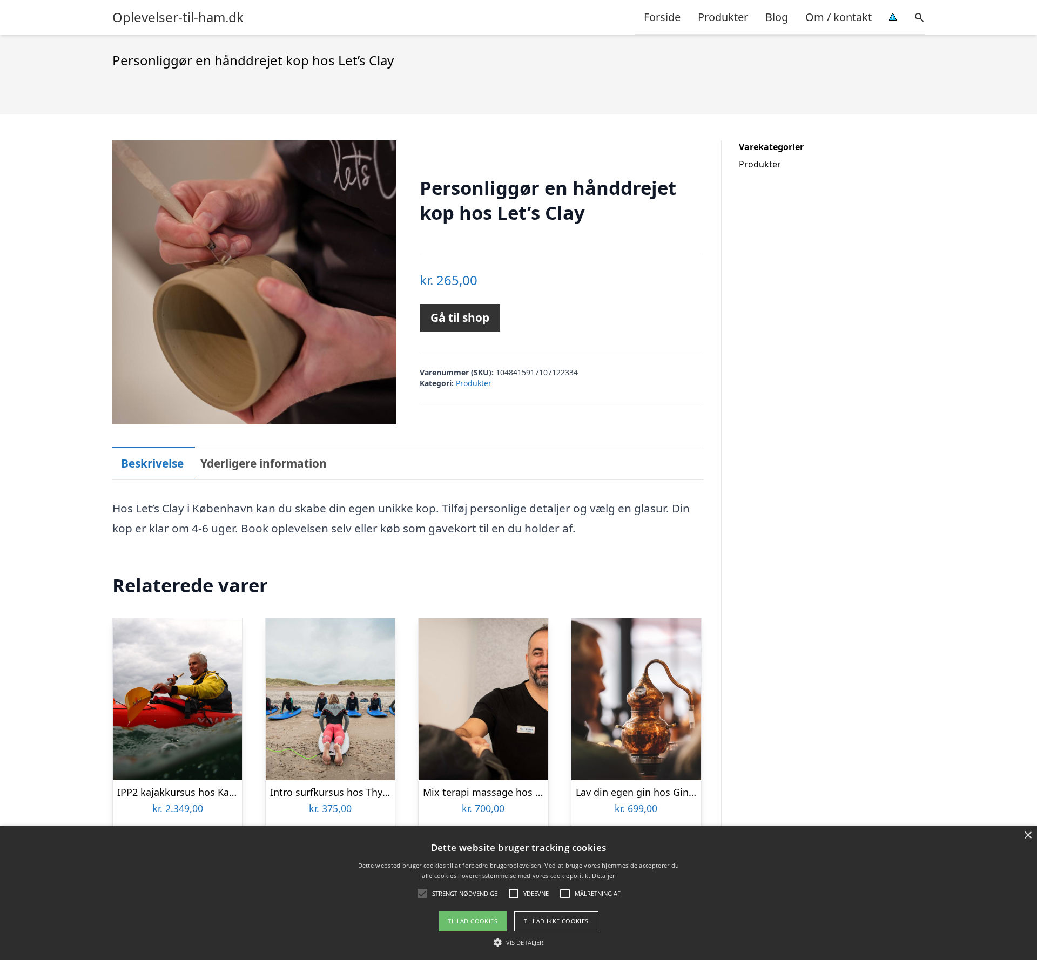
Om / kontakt (838, 17)
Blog (776, 17)
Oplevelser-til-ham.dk (178, 17)
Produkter (723, 17)
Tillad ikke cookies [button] (556, 921)
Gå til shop (459, 317)
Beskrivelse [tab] (152, 463)
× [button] (1027, 835)
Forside (662, 17)
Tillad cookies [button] (472, 921)
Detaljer (603, 875)
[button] (518, 942)
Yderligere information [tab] (263, 463)
